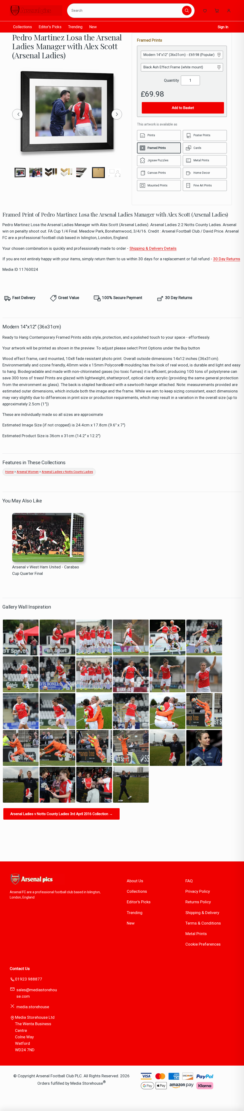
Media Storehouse (86, 1083)
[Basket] (216, 10)
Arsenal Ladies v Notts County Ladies (67, 472)
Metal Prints (196, 933)
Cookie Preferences (203, 944)
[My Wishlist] (204, 10)
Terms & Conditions (203, 923)
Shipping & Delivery (202, 912)
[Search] (187, 10)
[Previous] (17, 114)
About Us (135, 880)
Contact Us (20, 968)
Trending (75, 27)
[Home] (36, 10)
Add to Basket (183, 108)
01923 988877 (28, 979)
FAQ (189, 880)
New (93, 27)
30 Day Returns (226, 258)
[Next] (117, 114)
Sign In (223, 27)
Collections (22, 27)
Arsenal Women (28, 472)
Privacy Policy (197, 891)
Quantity (171, 80)
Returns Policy (198, 901)
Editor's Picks (50, 27)
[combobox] (125, 10)
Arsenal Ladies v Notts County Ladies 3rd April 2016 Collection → (61, 814)
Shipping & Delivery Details (153, 248)
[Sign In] (228, 10)
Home (9, 472)
